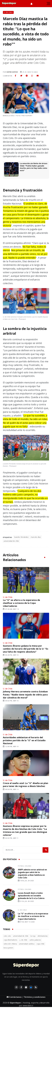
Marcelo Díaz (36, 537)
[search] (45, 850)
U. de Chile (7, 597)
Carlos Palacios (35, 940)
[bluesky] (31, 987)
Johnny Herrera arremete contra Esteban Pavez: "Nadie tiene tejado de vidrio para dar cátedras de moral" (25, 694)
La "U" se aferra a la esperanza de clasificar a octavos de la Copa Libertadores (21, 603)
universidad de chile (11, 541)
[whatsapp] (32, 75)
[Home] (26, 965)
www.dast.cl (28, 1005)
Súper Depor (12, 72)
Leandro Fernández (21, 537)
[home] (9, 3)
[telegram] (27, 75)
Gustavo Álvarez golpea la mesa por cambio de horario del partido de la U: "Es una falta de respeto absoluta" (25, 648)
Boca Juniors (8, 948)
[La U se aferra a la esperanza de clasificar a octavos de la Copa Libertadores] (26, 580)
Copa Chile (40, 944)
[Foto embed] (26, 301)
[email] (38, 75)
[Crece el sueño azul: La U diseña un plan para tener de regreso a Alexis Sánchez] (26, 763)
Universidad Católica (26, 944)
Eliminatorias (43, 936)
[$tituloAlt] (9, 873)
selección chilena (10, 944)
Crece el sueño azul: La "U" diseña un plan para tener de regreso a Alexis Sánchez (25, 785)
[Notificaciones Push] (31, 4)
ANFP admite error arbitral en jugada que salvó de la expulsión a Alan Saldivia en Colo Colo (32, 873)
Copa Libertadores (10, 940)
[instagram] (16, 987)
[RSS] (35, 987)
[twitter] (21, 75)
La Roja (32, 936)
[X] (26, 987)
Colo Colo (7, 936)
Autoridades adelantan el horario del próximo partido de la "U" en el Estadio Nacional (24, 740)
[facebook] (15, 75)
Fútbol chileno (24, 866)
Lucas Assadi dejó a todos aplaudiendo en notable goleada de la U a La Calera (31, 896)
